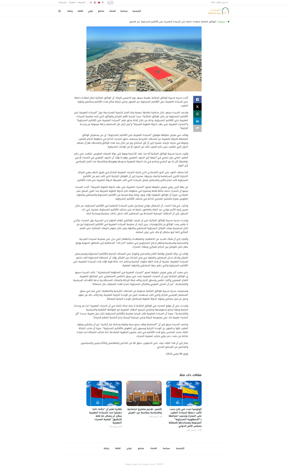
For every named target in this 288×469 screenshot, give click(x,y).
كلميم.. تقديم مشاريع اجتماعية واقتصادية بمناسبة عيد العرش (144, 411)
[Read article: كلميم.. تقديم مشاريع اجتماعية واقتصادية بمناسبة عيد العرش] (144, 393)
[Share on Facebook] (197, 99)
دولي (90, 11)
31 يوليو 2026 (154, 416)
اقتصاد (112, 11)
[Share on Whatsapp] (197, 114)
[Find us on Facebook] (102, 2)
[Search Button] (59, 11)
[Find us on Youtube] (99, 2)
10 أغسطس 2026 (193, 430)
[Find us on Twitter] (95, 2)
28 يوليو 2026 (114, 426)
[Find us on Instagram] (91, 2)
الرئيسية (136, 11)
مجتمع (101, 11)
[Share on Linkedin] (197, 121)
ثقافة (80, 11)
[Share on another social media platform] (197, 128)
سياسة (124, 11)
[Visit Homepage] (218, 11)
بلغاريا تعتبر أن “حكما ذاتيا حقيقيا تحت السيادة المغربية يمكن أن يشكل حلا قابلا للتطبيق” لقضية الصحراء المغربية (105, 416)
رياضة (70, 11)
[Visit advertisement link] (144, 365)
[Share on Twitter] (197, 106)
